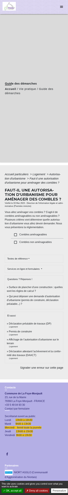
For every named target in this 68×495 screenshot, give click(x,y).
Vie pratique (27, 89)
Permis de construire (20, 331)
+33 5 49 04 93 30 (15, 405)
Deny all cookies (38, 490)
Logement (39, 174)
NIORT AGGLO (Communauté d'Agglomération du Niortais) (26, 474)
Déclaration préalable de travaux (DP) (30, 323)
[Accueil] (14, 7)
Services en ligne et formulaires (23, 269)
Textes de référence (17, 258)
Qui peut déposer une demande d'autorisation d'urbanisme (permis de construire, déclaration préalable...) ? (33, 300)
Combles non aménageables (33, 242)
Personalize (59, 490)
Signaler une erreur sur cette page (41, 367)
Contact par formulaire (17, 408)
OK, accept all (13, 490)
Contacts (10, 387)
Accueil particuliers (17, 174)
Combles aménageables (30, 235)
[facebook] (8, 454)
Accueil (10, 89)
